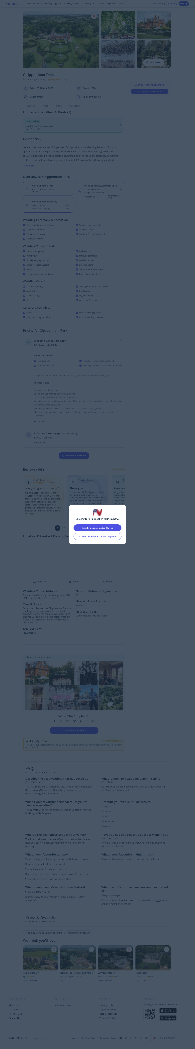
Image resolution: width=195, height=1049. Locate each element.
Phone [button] (109, 581)
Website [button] (42, 581)
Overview (30, 105)
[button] (28, 39)
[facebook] (54, 721)
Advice (121, 3)
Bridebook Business (63, 1005)
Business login (159, 3)
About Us (13, 1005)
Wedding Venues (34, 3)
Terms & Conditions (108, 1038)
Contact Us (14, 1018)
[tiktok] (93, 721)
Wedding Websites (72, 3)
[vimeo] (74, 721)
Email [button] (75, 581)
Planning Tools (90, 3)
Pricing (45, 105)
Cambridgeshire (34, 79)
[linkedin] (81, 721)
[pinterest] (67, 721)
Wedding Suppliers (52, 3)
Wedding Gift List (107, 1018)
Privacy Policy (90, 1038)
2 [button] (64, 528)
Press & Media (16, 1013)
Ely (44, 79)
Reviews (58, 105)
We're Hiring (15, 1009)
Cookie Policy (74, 1038)
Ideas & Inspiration (107, 3)
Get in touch (75, 105)
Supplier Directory (107, 1009)
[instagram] (61, 721)
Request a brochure (151, 91)
